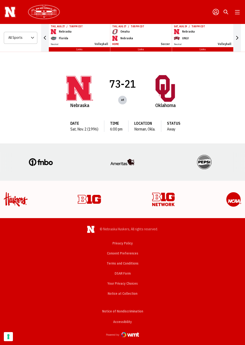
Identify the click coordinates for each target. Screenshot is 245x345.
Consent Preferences (122, 253)
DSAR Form (123, 273)
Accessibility (122, 321)
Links (79, 49)
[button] (45, 38)
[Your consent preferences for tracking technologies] (8, 336)
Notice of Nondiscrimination (122, 311)
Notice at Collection (122, 293)
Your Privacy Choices (122, 283)
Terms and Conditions (123, 263)
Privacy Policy (122, 243)
